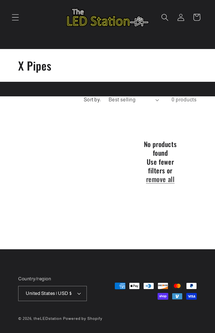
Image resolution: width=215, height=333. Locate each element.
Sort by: (92, 100)
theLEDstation (48, 318)
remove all (160, 179)
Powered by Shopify (82, 318)
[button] (15, 17)
